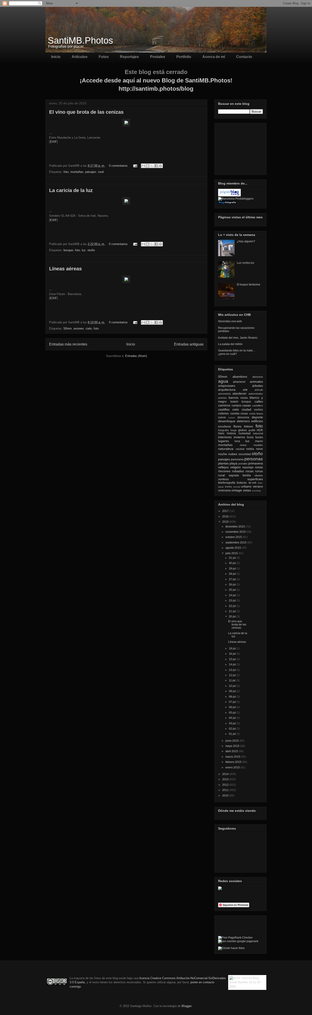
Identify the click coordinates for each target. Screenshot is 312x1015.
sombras (223, 479)
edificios (257, 421)
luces (259, 437)
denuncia (243, 417)
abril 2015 (232, 751)
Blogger (186, 1006)
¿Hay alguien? (246, 241)
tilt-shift (252, 482)
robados (238, 471)
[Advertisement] (241, 148)
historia (231, 433)
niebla (250, 449)
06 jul (232, 707)
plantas (223, 463)
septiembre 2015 (236, 542)
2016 (225, 516)
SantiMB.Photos (80, 40)
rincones (224, 471)
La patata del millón (230, 344)
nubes (232, 454)
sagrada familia (240, 475)
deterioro (243, 421)
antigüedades (226, 386)
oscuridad (244, 454)
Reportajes (129, 57)
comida (234, 413)
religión (235, 467)
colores (223, 413)
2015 (225, 521)
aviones (79, 328)
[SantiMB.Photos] (220, 889)
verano (258, 486)
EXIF (53, 141)
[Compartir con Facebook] (156, 165)
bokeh (234, 401)
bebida (244, 397)
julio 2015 (231, 553)
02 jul (232, 728)
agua (223, 381)
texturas (242, 482)
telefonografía (226, 482)
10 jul (232, 686)
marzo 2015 (233, 756)
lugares (223, 441)
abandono (240, 376)
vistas (247, 490)
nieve (259, 449)
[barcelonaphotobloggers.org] (236, 198)
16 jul (232, 653)
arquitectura (226, 389)
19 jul (232, 648)
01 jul (232, 734)
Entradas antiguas (189, 344)
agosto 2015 (233, 547)
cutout (231, 417)
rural (101, 172)
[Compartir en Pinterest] (160, 165)
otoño (91, 250)
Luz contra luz (245, 262)
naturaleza (225, 449)
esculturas (224, 426)
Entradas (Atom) (136, 356)
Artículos (79, 57)
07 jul (232, 702)
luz (84, 250)
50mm (67, 328)
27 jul (232, 579)
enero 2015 (233, 767)
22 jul (232, 606)
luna (237, 441)
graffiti (252, 430)
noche (222, 454)
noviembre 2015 (235, 531)
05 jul (232, 712)
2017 (225, 511)
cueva (222, 417)
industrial (258, 433)
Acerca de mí (213, 57)
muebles (258, 445)
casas (246, 405)
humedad (245, 433)
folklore (248, 426)
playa (233, 463)
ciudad (246, 409)
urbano (246, 486)
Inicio (56, 57)
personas (253, 458)
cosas (244, 413)
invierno (239, 437)
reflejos (223, 467)
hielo (221, 433)
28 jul (232, 573)
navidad (240, 449)
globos (242, 430)
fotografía (223, 430)
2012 (225, 784)
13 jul (232, 670)
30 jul (232, 563)
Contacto (244, 57)
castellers (257, 405)
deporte (257, 417)
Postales (157, 57)
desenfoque (226, 421)
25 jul (232, 589)
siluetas (258, 475)
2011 (225, 790)
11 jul (232, 680)
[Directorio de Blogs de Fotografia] (227, 203)
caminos (224, 405)
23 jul (232, 600)
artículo (259, 389)
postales (243, 463)
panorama (237, 459)
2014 (225, 774)
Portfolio (183, 57)
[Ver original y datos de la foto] (126, 125)
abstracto (257, 376)
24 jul (232, 595)
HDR (260, 430)
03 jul (232, 723)
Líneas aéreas (65, 269)
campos (236, 405)
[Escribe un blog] (147, 165)
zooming (256, 490)
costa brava (256, 413)
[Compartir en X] (152, 165)
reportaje (248, 467)
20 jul (232, 616)
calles (259, 401)
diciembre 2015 (235, 526)
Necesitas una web (230, 321)
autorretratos (256, 393)
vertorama (224, 490)
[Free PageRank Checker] (235, 937)
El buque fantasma (248, 284)
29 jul (232, 568)
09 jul (232, 691)
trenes (228, 486)
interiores (225, 437)
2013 (225, 779)
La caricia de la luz (71, 190)
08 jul (232, 696)
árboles (257, 386)
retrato (259, 467)
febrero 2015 (233, 762)
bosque (68, 250)
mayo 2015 (232, 746)
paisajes (90, 172)
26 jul (232, 584)
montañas (76, 172)
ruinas (259, 471)
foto (66, 172)
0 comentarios (118, 165)
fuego (233, 430)
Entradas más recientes (68, 344)
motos (243, 445)
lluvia (250, 437)
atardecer (239, 393)
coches (258, 409)
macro (259, 441)
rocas (250, 471)
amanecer (239, 381)
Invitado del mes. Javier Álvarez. (238, 337)
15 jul (232, 659)
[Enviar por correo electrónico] (143, 165)
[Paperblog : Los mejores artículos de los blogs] (229, 195)
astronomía (224, 393)
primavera (255, 463)
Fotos (104, 57)
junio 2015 (232, 740)
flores (237, 426)
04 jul (232, 718)
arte (245, 389)
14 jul (232, 664)
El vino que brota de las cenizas (86, 112)
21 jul (232, 611)
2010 (225, 795)
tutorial (236, 486)
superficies (255, 479)
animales (256, 381)
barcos (233, 397)
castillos (224, 409)
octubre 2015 (234, 537)
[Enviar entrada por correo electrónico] (135, 165)
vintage (236, 490)
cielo (89, 328)
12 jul (232, 675)
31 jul (232, 557)
